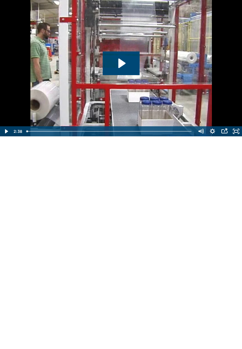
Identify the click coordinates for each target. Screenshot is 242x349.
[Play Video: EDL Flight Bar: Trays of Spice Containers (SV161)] (121, 63)
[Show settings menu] (212, 131)
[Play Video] (6, 131)
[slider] (109, 131)
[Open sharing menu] (224, 131)
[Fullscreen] (236, 131)
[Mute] (201, 131)
